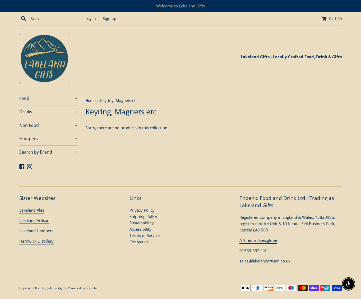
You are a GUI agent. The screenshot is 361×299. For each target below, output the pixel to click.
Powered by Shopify (82, 288)
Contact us (139, 241)
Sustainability (141, 222)
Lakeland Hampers (36, 230)
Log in (90, 18)
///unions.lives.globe (258, 240)
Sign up (109, 18)
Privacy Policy (142, 210)
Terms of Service (144, 235)
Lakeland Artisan (34, 220)
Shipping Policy (143, 216)
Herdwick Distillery (36, 241)
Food (48, 98)
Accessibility (140, 229)
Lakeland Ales (31, 210)
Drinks (48, 112)
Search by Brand (48, 152)
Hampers (48, 138)
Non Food (48, 125)
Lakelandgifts (56, 288)
